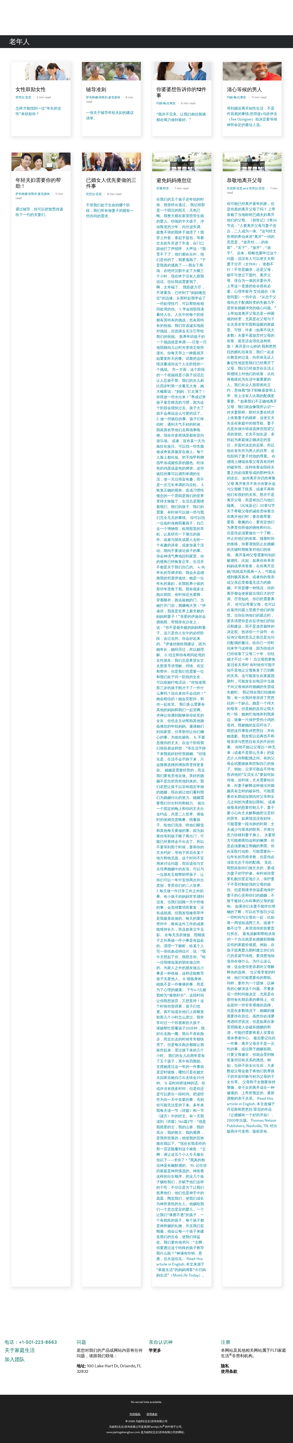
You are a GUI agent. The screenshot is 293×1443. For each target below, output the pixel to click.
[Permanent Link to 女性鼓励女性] (41, 72)
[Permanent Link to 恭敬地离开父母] (252, 163)
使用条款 (229, 1371)
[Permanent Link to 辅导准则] (111, 72)
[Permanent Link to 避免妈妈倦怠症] (181, 163)
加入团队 (15, 1359)
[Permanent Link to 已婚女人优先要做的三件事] (111, 163)
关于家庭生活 (20, 1350)
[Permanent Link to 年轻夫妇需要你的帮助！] (41, 162)
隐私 (225, 1365)
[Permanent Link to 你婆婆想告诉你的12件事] (181, 72)
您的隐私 (135, 1414)
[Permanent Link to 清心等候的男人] (252, 72)
